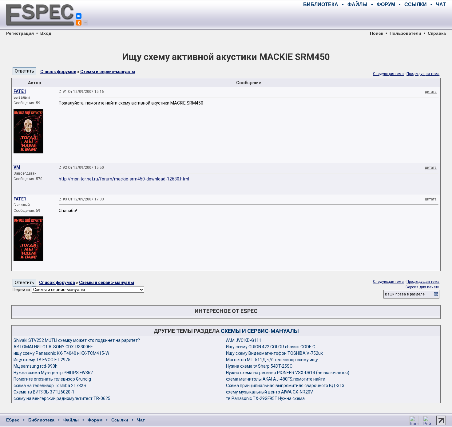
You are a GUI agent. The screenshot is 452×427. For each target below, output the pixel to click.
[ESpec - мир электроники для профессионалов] (40, 29)
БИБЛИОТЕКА (320, 4)
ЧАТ (441, 4)
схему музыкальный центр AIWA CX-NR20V (269, 391)
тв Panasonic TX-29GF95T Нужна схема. (266, 398)
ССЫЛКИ (415, 4)
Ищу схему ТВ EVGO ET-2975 (42, 359)
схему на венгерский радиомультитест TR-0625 (62, 398)
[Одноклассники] (78, 23)
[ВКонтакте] (78, 16)
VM (17, 167)
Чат (141, 419)
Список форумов (58, 71)
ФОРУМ (386, 4)
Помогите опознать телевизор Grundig (52, 379)
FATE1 (20, 91)
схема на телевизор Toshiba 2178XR (50, 385)
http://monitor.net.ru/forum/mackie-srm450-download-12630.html (124, 178)
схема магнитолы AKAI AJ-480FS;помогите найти (275, 379)
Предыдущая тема (422, 74)
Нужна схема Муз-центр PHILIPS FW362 (53, 372)
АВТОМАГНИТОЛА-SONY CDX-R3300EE (53, 346)
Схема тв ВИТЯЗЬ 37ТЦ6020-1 (44, 391)
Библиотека (41, 419)
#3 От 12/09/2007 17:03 (83, 199)
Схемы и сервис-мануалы (107, 71)
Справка (437, 33)
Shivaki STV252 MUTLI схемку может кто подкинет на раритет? (77, 340)
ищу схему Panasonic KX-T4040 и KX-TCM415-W (61, 353)
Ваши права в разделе (405, 294)
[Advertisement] (374, 18)
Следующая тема (388, 74)
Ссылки (119, 419)
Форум (95, 419)
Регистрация (20, 33)
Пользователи (405, 33)
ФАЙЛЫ (357, 4)
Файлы (71, 419)
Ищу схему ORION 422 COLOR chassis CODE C (270, 346)
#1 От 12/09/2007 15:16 (83, 91)
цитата (431, 91)
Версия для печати (422, 287)
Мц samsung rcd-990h (35, 366)
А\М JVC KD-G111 (243, 340)
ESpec (12, 419)
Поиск (376, 33)
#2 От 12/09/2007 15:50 (83, 167)
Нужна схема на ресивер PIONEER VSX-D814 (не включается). (288, 372)
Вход (45, 33)
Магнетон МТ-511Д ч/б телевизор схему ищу (272, 359)
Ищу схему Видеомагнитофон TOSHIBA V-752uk (274, 353)
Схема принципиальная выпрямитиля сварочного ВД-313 (285, 385)
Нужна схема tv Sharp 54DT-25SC (259, 366)
